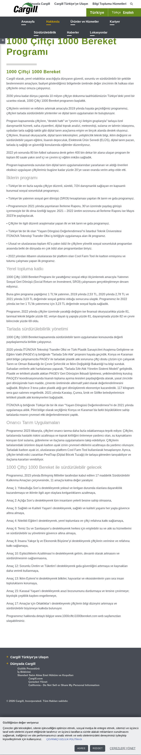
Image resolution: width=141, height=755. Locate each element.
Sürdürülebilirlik (45, 32)
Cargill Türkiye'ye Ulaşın (71, 3)
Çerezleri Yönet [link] (37, 681)
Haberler (73, 32)
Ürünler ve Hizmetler (84, 21)
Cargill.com (35, 678)
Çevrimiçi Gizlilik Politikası (64, 739)
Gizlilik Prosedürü (28, 668)
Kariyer (115, 21)
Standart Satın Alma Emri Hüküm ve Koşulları (45, 675)
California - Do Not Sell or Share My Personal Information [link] (64, 685)
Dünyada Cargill (22, 664)
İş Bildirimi (24, 671)
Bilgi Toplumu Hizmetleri (109, 3)
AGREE (81, 748)
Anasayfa (28, 21)
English (128, 12)
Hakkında (52, 21)
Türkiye (97, 12)
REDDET (97, 748)
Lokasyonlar (98, 32)
